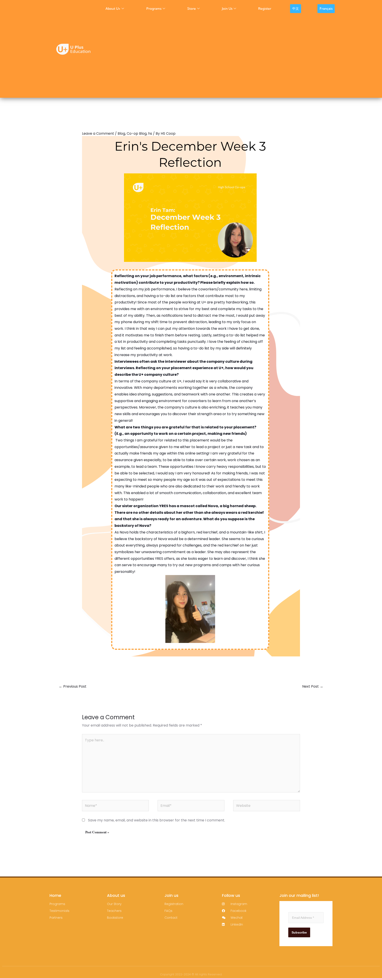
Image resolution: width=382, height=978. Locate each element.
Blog (121, 133)
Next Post (312, 686)
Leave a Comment (98, 133)
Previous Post (72, 686)
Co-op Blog (137, 133)
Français (326, 8)
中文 (295, 8)
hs (150, 133)
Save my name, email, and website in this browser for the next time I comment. (156, 820)
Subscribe (299, 932)
